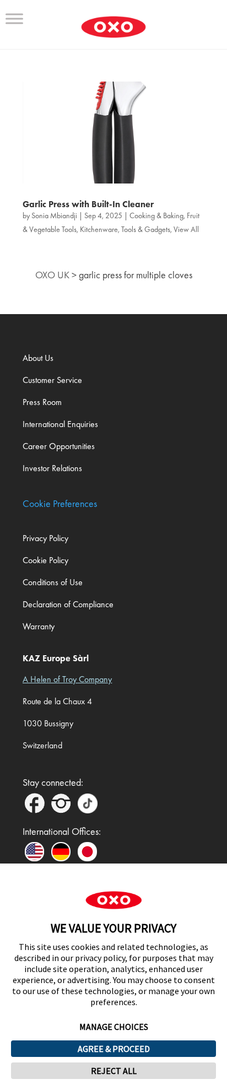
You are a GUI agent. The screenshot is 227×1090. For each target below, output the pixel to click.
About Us (38, 358)
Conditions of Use (53, 582)
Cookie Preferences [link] (60, 503)
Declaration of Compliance (68, 604)
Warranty (39, 626)
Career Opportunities (59, 446)
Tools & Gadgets (145, 229)
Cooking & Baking (156, 215)
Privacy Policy (45, 538)
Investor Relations (52, 468)
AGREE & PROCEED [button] (114, 1048)
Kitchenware (99, 229)
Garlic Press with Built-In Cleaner (88, 204)
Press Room (42, 402)
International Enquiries (60, 424)
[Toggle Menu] (14, 18)
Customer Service (52, 380)
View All (186, 229)
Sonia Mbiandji (54, 215)
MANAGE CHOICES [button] (113, 1026)
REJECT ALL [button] (114, 1070)
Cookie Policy (45, 560)
